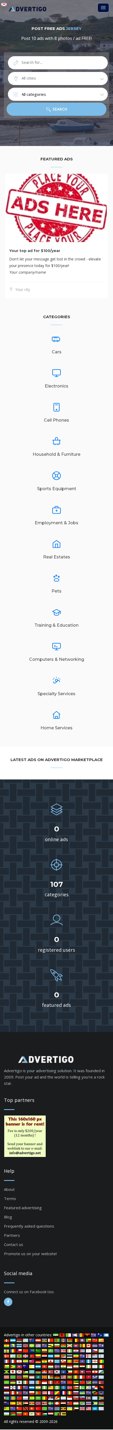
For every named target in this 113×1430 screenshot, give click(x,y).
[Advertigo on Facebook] (8, 1302)
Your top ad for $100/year (34, 250)
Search (59, 109)
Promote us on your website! (30, 1253)
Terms (10, 1198)
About (9, 1189)
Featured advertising (23, 1207)
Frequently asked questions (29, 1226)
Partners (12, 1235)
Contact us (13, 1244)
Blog (8, 1216)
